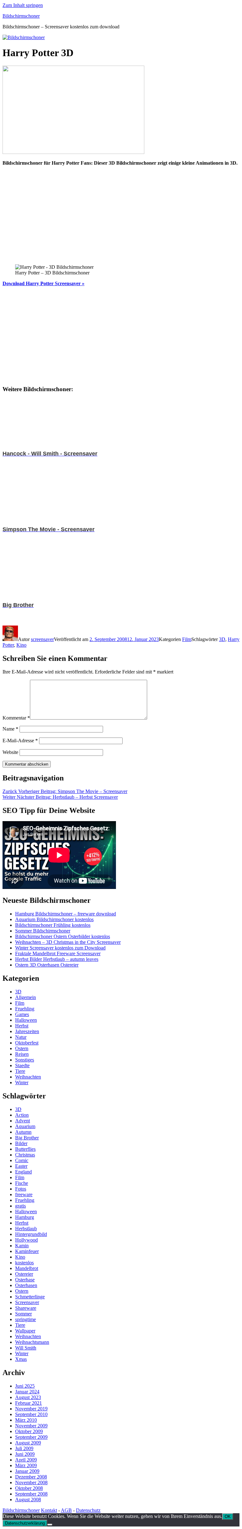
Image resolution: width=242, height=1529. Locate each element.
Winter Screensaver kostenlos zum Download (60, 947)
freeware (23, 1194)
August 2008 (28, 1499)
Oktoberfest (26, 1042)
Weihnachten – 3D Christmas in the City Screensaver (68, 942)
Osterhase (25, 1279)
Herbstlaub (26, 1228)
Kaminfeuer (27, 1251)
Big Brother (27, 1137)
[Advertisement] (121, 215)
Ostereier (24, 1274)
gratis (20, 1205)
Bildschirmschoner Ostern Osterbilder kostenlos (62, 936)
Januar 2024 (27, 1391)
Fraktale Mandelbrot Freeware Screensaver (58, 953)
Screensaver (27, 1302)
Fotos (20, 1188)
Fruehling (24, 1008)
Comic (21, 1160)
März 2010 (26, 1420)
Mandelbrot (26, 1268)
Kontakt (49, 1510)
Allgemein (25, 997)
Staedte (22, 1065)
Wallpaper (25, 1330)
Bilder (21, 1143)
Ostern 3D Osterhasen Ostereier (46, 964)
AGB (66, 1510)
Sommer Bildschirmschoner (42, 930)
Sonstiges (24, 1059)
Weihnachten (28, 1076)
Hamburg (24, 1217)
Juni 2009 (25, 1454)
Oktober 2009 (29, 1431)
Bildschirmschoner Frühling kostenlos (52, 925)
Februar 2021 (28, 1403)
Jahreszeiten (27, 1031)
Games (22, 1014)
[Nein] (49, 1525)
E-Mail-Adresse (20, 740)
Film (186, 639)
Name (10, 729)
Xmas (21, 1359)
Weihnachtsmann (32, 1342)
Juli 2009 (24, 1448)
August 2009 (28, 1442)
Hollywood (26, 1240)
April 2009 (26, 1459)
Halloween (26, 1020)
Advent (22, 1120)
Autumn (23, 1132)
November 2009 (31, 1425)
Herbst (21, 1025)
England (23, 1171)
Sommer (23, 1313)
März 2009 (26, 1465)
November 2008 (31, 1482)
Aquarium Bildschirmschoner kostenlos (54, 919)
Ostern (21, 1048)
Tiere (20, 1071)
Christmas (25, 1154)
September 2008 (31, 1494)
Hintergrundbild (31, 1234)
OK (228, 1516)
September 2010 (31, 1414)
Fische (21, 1183)
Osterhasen (26, 1285)
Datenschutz (88, 1510)
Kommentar (16, 717)
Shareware (25, 1308)
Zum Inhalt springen (23, 5)
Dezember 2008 (31, 1476)
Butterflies (25, 1149)
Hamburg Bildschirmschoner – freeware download (65, 913)
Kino (21, 645)
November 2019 (31, 1408)
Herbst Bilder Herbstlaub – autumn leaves (56, 959)
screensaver (42, 639)
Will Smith (25, 1347)
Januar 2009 (27, 1471)
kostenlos (24, 1262)
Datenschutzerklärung (25, 1523)
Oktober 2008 (29, 1488)
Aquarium (25, 1126)
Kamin (22, 1245)
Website (10, 752)
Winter (21, 1082)
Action (22, 1115)
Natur (20, 1037)
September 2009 (31, 1437)
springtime (25, 1319)
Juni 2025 (25, 1386)
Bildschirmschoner (21, 16)
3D (222, 639)
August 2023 (28, 1397)
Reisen (22, 1054)
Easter (21, 1166)
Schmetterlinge (30, 1296)
